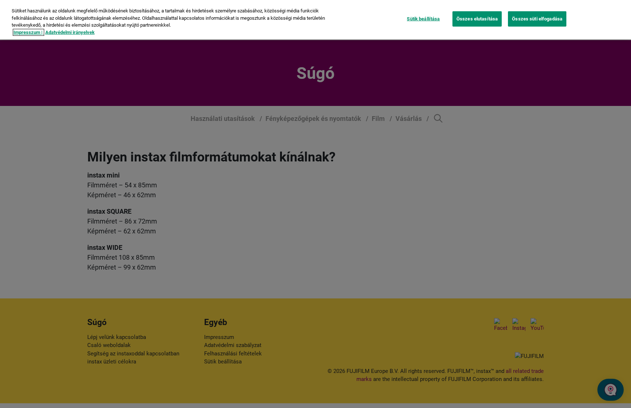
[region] (315, 19)
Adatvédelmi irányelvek (70, 32)
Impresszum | (28, 32)
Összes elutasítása (477, 19)
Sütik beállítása (423, 19)
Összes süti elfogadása (537, 19)
